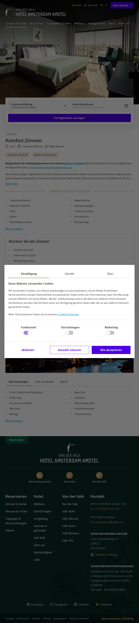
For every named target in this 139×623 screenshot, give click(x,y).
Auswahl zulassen (69, 350)
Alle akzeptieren (111, 350)
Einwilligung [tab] (29, 274)
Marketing (111, 327)
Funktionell (28, 327)
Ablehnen (28, 350)
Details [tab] (69, 274)
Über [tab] (110, 274)
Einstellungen (70, 327)
